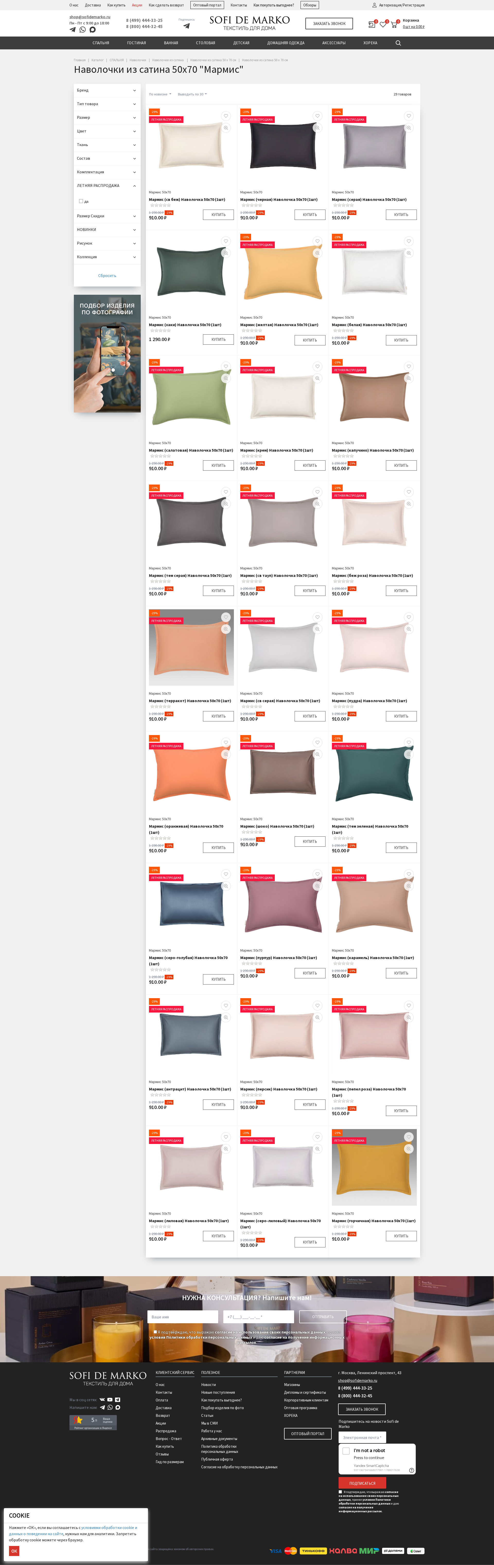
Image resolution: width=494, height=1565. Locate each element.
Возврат (163, 1415)
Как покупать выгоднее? (273, 5)
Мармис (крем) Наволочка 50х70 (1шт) (276, 450)
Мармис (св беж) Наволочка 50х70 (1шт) (187, 199)
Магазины (292, 1384)
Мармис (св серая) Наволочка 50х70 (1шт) (280, 700)
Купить (218, 214)
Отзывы (162, 1454)
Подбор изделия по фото (222, 1407)
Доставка (93, 5)
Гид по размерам (170, 1461)
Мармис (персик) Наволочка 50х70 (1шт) (278, 1089)
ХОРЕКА (290, 1415)
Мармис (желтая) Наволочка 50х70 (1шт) (279, 324)
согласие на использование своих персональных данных (270, 1332)
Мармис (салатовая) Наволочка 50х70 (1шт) (191, 450)
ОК (14, 1551)
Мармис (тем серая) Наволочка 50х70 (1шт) (190, 575)
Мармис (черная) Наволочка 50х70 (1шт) (279, 199)
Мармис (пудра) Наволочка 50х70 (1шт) (369, 700)
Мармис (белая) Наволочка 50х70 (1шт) (369, 324)
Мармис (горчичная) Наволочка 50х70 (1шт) (374, 1220)
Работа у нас (211, 1430)
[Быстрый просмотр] (226, 128)
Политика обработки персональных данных (219, 1449)
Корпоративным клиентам (306, 1400)
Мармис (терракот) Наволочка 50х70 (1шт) (190, 700)
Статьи (207, 1415)
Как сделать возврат (166, 5)
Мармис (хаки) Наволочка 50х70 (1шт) (185, 324)
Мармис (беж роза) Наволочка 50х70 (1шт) (372, 575)
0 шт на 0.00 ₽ (414, 26)
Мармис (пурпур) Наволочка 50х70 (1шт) (278, 957)
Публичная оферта (217, 1459)
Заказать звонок (329, 23)
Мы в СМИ (209, 1423)
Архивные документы (219, 1438)
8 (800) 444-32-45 (144, 26)
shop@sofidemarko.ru (89, 16)
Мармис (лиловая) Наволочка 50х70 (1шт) (189, 1220)
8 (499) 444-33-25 (144, 20)
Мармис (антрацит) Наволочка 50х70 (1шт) (190, 1089)
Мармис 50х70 (160, 192)
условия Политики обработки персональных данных (200, 1337)
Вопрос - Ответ (169, 1438)
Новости (208, 1384)
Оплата (162, 1400)
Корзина (411, 20)
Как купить (116, 5)
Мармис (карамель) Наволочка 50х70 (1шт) (373, 957)
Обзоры (309, 5)
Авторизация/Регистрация (402, 5)
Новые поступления (218, 1392)
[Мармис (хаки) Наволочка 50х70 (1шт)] (191, 271)
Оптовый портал (207, 5)
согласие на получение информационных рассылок (360, 1509)
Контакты (239, 5)
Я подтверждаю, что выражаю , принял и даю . (247, 1337)
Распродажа (166, 1430)
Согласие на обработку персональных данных (239, 1466)
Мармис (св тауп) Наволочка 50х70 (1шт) (279, 575)
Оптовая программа (300, 1407)
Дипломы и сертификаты (305, 1392)
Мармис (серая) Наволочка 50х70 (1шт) (369, 199)
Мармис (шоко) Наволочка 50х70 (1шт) (277, 826)
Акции (137, 5)
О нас (73, 5)
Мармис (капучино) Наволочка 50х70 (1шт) (373, 450)
